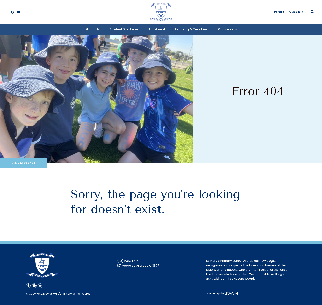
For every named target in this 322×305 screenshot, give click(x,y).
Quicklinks (296, 12)
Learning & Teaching (191, 29)
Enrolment (157, 29)
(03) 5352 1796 (127, 261)
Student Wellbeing (124, 29)
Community (227, 29)
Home (13, 163)
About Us (92, 29)
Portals (279, 12)
